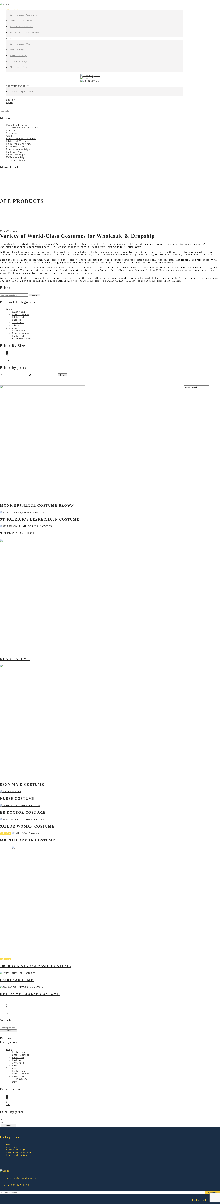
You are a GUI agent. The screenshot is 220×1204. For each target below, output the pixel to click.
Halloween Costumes (21, 26)
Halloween (18, 311)
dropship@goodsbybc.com (21, 1178)
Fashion (17, 320)
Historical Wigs (18, 56)
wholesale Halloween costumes (97, 252)
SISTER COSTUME (18, 533)
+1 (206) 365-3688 (16, 1185)
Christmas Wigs (18, 67)
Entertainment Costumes (23, 15)
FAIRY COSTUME (17, 980)
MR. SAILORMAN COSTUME (27, 840)
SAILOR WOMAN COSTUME (27, 826)
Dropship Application (22, 92)
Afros (15, 325)
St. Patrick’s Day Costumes (25, 32)
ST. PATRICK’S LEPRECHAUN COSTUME (39, 519)
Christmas (18, 322)
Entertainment (20, 314)
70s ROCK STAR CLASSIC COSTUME (35, 966)
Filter (62, 375)
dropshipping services (25, 252)
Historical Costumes (21, 21)
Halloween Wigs (19, 61)
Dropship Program (17, 86)
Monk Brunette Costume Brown (37, 505)
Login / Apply (10, 101)
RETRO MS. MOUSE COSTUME (30, 994)
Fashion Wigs (17, 50)
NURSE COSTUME (17, 798)
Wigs (9, 38)
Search (35, 295)
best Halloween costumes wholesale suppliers (178, 270)
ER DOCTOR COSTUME (23, 812)
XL (8, 360)
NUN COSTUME (15, 659)
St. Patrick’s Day (22, 338)
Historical (18, 317)
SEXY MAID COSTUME (22, 784)
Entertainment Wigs (21, 44)
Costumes (12, 9)
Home (3, 231)
